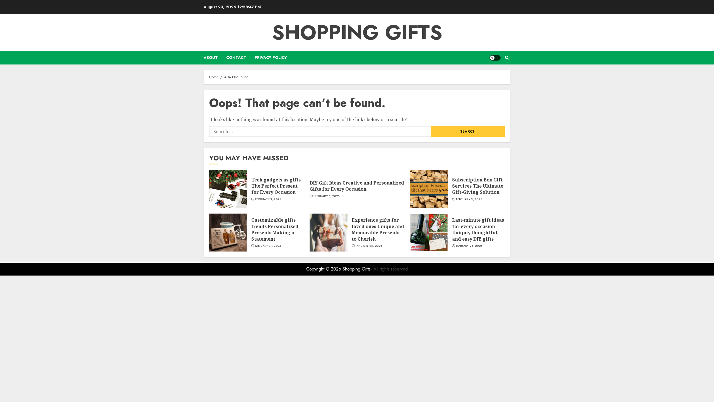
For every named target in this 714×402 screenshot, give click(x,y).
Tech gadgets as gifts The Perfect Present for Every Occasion (276, 186)
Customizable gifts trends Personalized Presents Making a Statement (274, 229)
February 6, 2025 (326, 196)
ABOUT (211, 57)
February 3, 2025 (469, 199)
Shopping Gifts (357, 32)
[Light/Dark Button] (495, 58)
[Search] (506, 57)
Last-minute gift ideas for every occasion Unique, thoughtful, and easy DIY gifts (478, 229)
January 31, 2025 (268, 246)
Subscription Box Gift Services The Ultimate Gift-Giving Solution (477, 186)
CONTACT (236, 57)
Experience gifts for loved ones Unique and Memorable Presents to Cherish (378, 229)
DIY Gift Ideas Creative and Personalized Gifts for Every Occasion (357, 186)
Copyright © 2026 (324, 269)
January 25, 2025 (469, 246)
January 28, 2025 (369, 246)
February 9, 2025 (268, 199)
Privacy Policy (271, 57)
